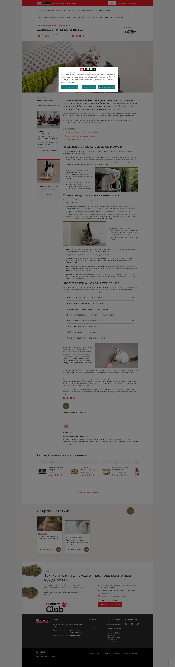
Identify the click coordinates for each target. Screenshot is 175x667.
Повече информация (71, 82)
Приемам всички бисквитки (106, 87)
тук (67, 80)
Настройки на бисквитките (69, 87)
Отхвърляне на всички (89, 87)
